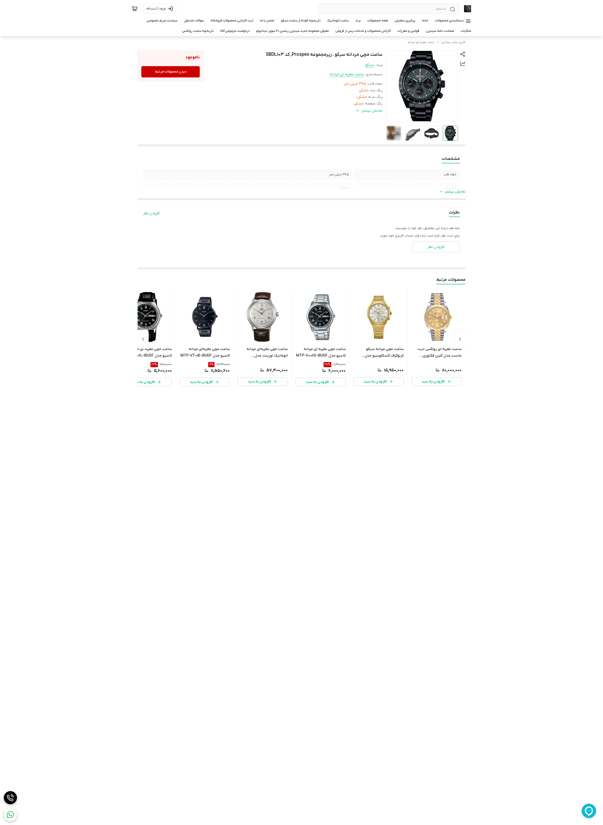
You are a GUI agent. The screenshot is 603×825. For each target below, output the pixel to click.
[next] (143, 339)
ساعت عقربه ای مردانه (421, 42)
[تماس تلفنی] (10, 797)
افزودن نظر (151, 213)
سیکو (369, 65)
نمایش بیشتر (455, 191)
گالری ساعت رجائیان (453, 42)
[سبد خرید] (135, 9)
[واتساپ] (10, 814)
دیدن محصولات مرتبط (170, 71)
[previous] (460, 339)
